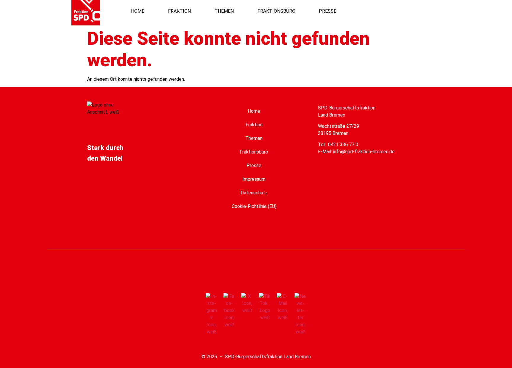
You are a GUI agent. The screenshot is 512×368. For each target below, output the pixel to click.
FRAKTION (179, 11)
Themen (254, 138)
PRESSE (327, 11)
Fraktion (254, 124)
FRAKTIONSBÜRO (276, 11)
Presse (254, 165)
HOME (137, 11)
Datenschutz (254, 193)
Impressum (253, 179)
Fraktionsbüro (254, 152)
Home (254, 111)
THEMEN (224, 11)
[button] (416, 11)
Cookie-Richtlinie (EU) (254, 206)
